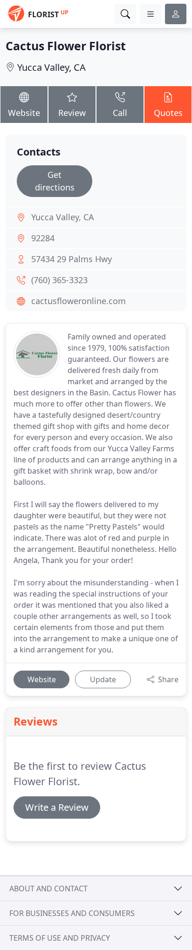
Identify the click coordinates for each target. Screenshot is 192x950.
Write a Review (57, 807)
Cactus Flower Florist (66, 46)
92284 (43, 238)
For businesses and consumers (72, 913)
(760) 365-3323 (59, 279)
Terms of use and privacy (59, 938)
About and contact (48, 888)
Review (72, 112)
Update (103, 679)
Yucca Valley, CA (51, 67)
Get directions (55, 181)
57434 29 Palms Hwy (71, 259)
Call (120, 112)
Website (24, 112)
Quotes (168, 112)
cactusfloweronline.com (78, 300)
